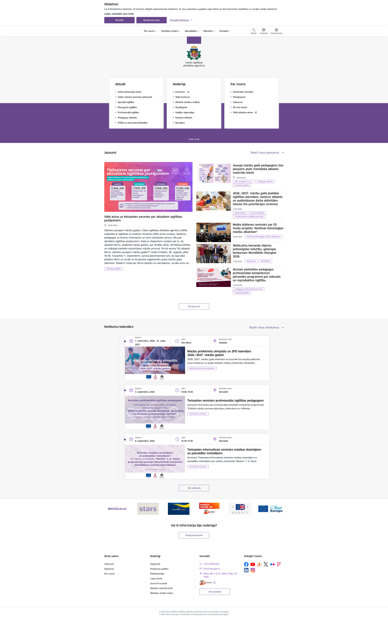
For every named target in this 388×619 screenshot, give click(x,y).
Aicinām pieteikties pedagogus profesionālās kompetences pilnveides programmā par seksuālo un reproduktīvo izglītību (257, 275)
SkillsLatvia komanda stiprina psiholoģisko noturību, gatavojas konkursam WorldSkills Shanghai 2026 (254, 251)
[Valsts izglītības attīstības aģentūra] (122, 31)
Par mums (109, 573)
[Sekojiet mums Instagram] (253, 570)
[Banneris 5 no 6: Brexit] (240, 508)
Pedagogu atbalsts (265, 181)
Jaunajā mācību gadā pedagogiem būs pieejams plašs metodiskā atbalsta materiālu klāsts (258, 169)
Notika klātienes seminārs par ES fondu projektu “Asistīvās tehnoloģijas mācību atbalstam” (258, 228)
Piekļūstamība (157, 573)
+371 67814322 (211, 564)
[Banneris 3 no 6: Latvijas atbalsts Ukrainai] (178, 508)
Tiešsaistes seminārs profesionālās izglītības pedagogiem (225, 400)
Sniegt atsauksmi (194, 535)
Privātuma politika (159, 568)
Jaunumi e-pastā (158, 583)
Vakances (109, 564)
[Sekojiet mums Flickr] (272, 564)
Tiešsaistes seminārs (198, 414)
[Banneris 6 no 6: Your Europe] (271, 508)
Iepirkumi (109, 568)
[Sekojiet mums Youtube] (253, 564)
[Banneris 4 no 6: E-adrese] (209, 508)
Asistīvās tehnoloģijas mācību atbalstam (263, 236)
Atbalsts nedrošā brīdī (161, 588)
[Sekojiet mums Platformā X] (266, 564)
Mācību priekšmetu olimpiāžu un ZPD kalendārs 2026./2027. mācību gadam (219, 353)
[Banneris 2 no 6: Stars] (148, 508)
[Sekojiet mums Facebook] (246, 564)
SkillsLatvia (251, 261)
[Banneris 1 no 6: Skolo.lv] (117, 508)
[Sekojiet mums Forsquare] (279, 564)
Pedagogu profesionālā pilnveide (248, 289)
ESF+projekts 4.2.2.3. (243, 181)
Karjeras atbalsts (257, 213)
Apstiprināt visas (151, 20)
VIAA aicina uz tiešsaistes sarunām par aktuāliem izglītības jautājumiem (143, 218)
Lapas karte (156, 578)
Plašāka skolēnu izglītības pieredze (249, 216)
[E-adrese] (206, 582)
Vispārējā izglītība (113, 269)
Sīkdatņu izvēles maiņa (161, 593)
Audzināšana (240, 213)
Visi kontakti (215, 591)
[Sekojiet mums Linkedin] (246, 570)
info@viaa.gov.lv (211, 568)
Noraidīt (119, 20)
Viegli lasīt (155, 564)
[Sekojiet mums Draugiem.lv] (259, 564)
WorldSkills (265, 261)
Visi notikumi (194, 488)
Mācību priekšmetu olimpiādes (202, 368)
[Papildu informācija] (214, 582)
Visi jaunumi (194, 306)
